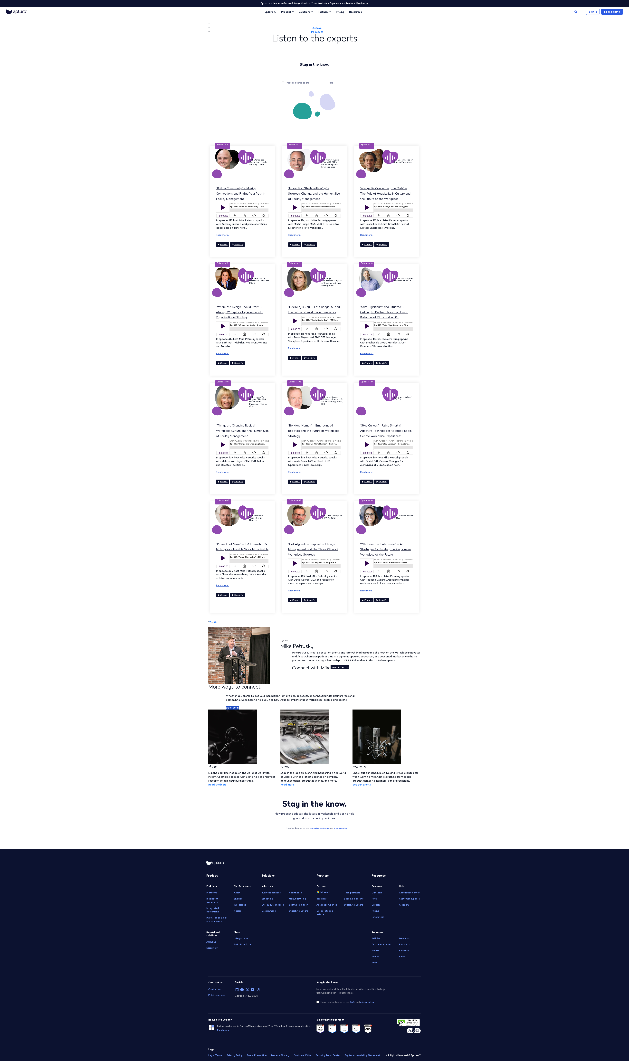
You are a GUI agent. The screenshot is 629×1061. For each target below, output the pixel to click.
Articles (376, 938)
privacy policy (340, 82)
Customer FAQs (302, 1055)
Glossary (404, 904)
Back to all (232, 708)
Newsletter (378, 917)
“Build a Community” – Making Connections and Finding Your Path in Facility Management (240, 193)
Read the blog (217, 784)
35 (215, 622)
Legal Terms (215, 1055)
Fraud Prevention (257, 1055)
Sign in (593, 11)
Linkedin (335, 667)
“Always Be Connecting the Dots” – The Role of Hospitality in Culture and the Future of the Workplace (385, 193)
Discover (317, 28)
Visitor (237, 910)
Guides (375, 956)
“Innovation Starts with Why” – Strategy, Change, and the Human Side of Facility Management (314, 193)
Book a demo (612, 11)
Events (375, 950)
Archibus (211, 941)
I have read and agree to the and (347, 1002)
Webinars (404, 938)
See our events (362, 784)
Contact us (214, 989)
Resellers (321, 898)
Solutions (304, 12)
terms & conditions (319, 82)
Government (268, 910)
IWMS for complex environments (216, 919)
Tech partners (352, 892)
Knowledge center (409, 892)
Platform (211, 892)
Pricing (340, 12)
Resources (355, 12)
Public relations (216, 995)
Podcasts (317, 32)
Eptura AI (270, 12)
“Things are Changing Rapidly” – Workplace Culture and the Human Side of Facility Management (242, 430)
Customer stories (381, 944)
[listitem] (236, 989)
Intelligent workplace (212, 900)
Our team (377, 892)
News (374, 898)
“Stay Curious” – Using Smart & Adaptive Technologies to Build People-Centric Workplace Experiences (386, 430)
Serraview (212, 947)
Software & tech (298, 904)
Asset (237, 892)
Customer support (409, 898)
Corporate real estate (325, 912)
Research (404, 950)
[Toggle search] (576, 12)
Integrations (241, 938)
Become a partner (354, 898)
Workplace (240, 904)
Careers (376, 904)
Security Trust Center (328, 1055)
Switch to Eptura (243, 944)
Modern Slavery (280, 1055)
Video (402, 956)
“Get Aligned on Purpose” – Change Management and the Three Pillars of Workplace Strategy (313, 549)
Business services (271, 892)
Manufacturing (297, 898)
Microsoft (326, 892)
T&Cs (352, 1002)
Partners (323, 12)
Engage (238, 898)
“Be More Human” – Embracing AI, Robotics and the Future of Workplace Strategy (313, 430)
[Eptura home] (16, 11)
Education (267, 898)
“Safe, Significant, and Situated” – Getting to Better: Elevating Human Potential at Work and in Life (384, 312)
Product (286, 12)
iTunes (224, 244)
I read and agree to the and (316, 82)
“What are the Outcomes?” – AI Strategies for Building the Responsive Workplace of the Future (385, 549)
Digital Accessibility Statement (362, 1055)
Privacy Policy (234, 1055)
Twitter (344, 667)
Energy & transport (272, 904)
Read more (362, 3)
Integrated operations (212, 910)
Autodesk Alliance (326, 904)
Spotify (238, 244)
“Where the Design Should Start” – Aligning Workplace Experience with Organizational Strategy (239, 312)
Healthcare (295, 892)
